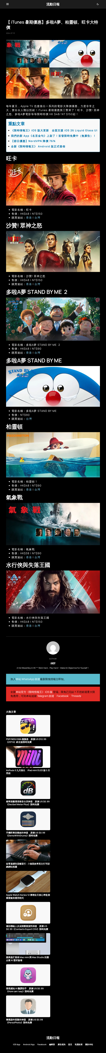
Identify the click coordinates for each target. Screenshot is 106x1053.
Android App (29, 1044)
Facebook (63, 696)
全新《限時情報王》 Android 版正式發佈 (38, 146)
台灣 (37, 217)
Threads (76, 696)
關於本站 (89, 1044)
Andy (53, 663)
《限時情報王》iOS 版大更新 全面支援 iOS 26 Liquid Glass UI (54, 130)
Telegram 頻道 (45, 696)
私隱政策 (79, 1044)
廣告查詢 (61, 1044)
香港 (29, 217)
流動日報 (53, 4)
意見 (70, 1044)
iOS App (16, 1044)
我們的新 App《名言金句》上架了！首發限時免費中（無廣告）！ (53, 136)
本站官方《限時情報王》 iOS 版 (34, 692)
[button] (7, 4)
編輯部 (52, 1044)
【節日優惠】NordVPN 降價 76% (33, 141)
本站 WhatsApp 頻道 (28, 679)
